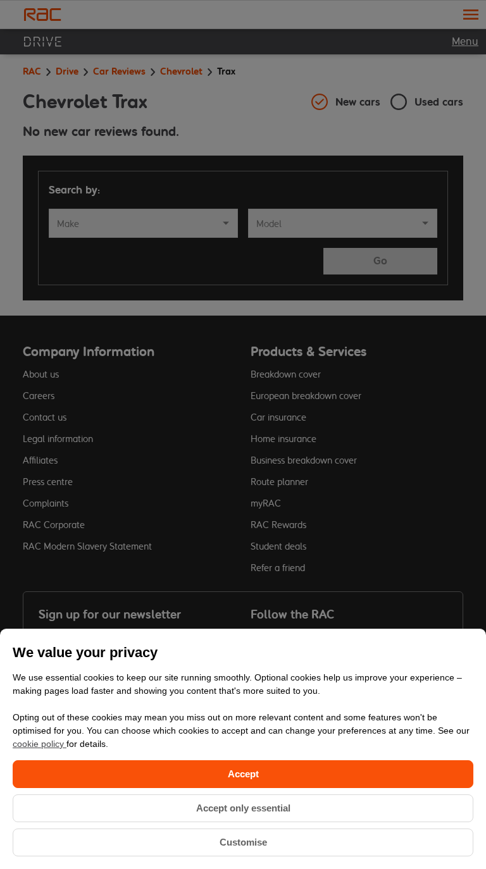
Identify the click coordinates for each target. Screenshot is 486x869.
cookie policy (39, 744)
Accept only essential (243, 808)
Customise (243, 842)
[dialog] (243, 749)
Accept (243, 773)
